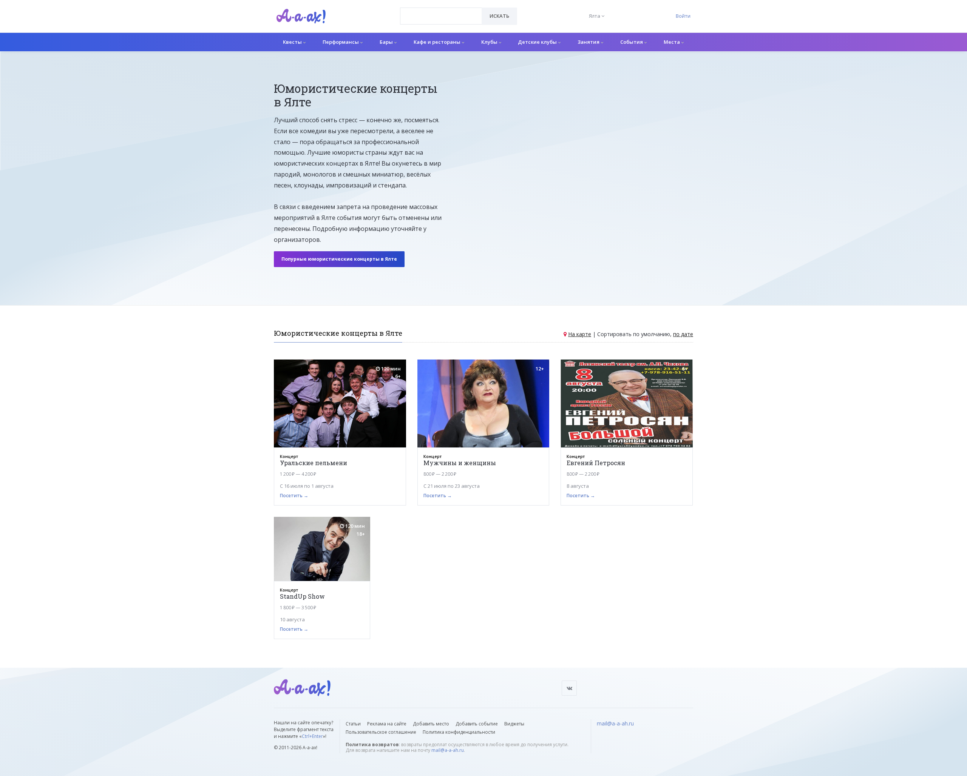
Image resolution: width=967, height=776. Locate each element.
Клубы (490, 41)
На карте (579, 334)
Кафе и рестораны (438, 41)
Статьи (353, 724)
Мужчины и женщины (459, 463)
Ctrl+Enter (312, 736)
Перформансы (341, 41)
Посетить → (294, 495)
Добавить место (431, 724)
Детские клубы (538, 41)
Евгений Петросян (596, 463)
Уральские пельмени (313, 463)
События (632, 41)
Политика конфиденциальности (459, 732)
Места (672, 41)
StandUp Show (302, 596)
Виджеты (514, 724)
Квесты (293, 41)
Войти (683, 15)
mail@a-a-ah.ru (447, 750)
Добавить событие (477, 724)
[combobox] (441, 16)
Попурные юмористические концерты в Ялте (339, 259)
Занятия (589, 41)
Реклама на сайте (386, 724)
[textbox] (441, 10)
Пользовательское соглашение (381, 732)
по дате (683, 334)
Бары (387, 41)
